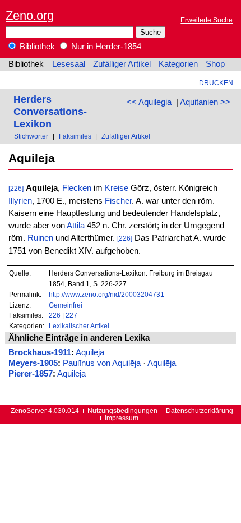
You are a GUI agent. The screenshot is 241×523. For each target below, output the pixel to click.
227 (71, 315)
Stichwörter (31, 136)
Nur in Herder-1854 (105, 46)
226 (55, 315)
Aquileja (90, 352)
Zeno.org (30, 15)
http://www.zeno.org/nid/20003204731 (106, 294)
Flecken (76, 187)
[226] (16, 188)
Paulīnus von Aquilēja (102, 363)
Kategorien (178, 63)
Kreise (116, 187)
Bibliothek (36, 46)
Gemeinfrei (65, 305)
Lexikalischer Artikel (79, 325)
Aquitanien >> (205, 102)
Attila (76, 225)
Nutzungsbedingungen (122, 410)
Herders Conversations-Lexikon (50, 111)
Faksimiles (75, 136)
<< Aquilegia (149, 102)
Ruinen (40, 237)
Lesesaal (68, 63)
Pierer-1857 (30, 373)
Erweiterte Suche (206, 20)
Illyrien (20, 200)
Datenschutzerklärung (199, 410)
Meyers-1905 (33, 363)
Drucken (216, 82)
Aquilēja (161, 363)
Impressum (121, 417)
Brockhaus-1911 (39, 352)
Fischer (118, 200)
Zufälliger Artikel (122, 63)
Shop (215, 63)
